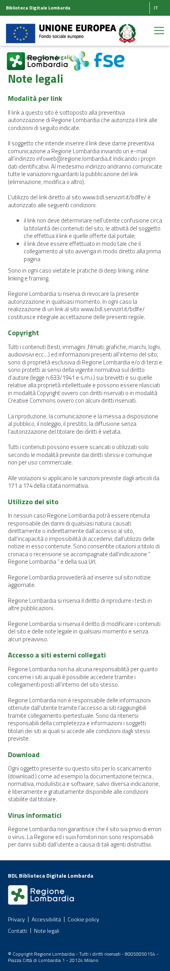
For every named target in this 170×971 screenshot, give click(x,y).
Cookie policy (83, 919)
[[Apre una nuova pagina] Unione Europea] (61, 28)
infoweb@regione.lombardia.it (74, 158)
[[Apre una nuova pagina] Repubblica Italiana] (127, 28)
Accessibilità (46, 919)
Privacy (16, 919)
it (156, 7)
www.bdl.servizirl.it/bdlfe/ (114, 197)
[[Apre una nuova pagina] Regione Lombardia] (38, 56)
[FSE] (97, 56)
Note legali (46, 930)
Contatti (17, 930)
